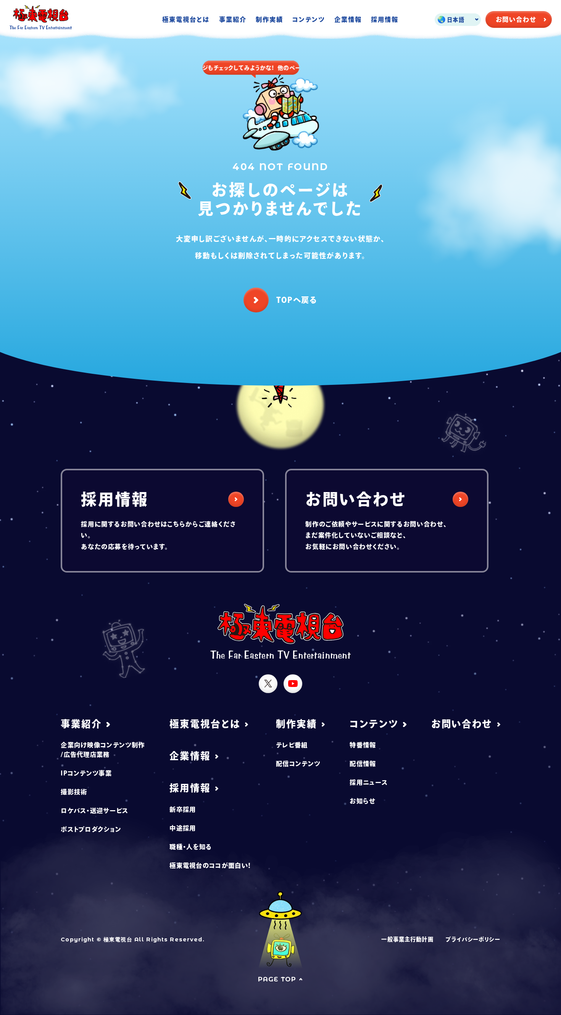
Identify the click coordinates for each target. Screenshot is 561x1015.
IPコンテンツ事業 (86, 773)
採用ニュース (369, 782)
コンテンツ (308, 19)
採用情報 (384, 19)
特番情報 (363, 745)
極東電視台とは (186, 19)
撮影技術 (74, 792)
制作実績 (269, 19)
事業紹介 (233, 19)
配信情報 (363, 764)
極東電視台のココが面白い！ (210, 865)
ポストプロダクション (91, 829)
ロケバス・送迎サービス (94, 810)
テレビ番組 (292, 745)
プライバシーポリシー (473, 939)
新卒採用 (182, 809)
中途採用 (182, 828)
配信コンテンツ (298, 764)
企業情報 (348, 19)
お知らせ (362, 801)
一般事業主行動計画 (407, 939)
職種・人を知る (190, 847)
